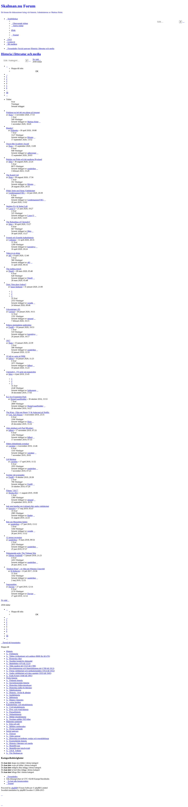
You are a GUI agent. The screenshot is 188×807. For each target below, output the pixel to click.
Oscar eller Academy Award (17, 144)
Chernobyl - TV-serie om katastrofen (21, 372)
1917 (8, 341)
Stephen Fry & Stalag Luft (16, 206)
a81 (10, 255)
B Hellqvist (15, 571)
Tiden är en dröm (13, 253)
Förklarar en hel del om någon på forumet (23, 112)
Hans (11, 115)
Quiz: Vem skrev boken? (16, 284)
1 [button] (6, 76)
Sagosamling (11, 584)
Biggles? (9, 128)
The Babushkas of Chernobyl (18, 222)
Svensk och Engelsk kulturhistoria (20, 237)
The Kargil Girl (12, 175)
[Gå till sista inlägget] (39, 122)
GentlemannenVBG (17, 193)
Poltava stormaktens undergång (18, 325)
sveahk (30, 303)
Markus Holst (32, 122)
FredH (11, 327)
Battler (30, 515)
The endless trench (13, 269)
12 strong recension (14, 537)
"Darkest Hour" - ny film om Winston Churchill (25, 569)
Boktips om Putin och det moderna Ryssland (24, 159)
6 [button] (6, 88)
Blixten (30, 137)
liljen (11, 162)
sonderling (31, 169)
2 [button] (6, 79)
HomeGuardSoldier (18, 399)
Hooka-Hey (13, 493)
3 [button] (6, 81)
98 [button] (7, 93)
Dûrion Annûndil (15, 555)
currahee (12, 446)
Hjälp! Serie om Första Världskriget (20, 191)
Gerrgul (12, 312)
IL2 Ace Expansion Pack (16, 397)
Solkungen (31, 390)
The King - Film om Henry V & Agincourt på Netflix (27, 412)
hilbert (11, 358)
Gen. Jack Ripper (16, 415)
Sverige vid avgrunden (15, 475)
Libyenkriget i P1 (13, 309)
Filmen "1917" (12, 491)
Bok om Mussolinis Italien (16, 522)
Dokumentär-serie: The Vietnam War (21, 553)
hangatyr (12, 508)
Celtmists (12, 240)
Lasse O (12, 209)
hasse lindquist (16, 287)
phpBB (14, 788)
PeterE (11, 271)
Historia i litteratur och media (21, 54)
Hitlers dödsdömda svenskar (17, 444)
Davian (11, 587)
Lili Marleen (11, 459)
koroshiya (31, 247)
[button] (7, 66)
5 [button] (6, 86)
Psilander (14, 130)
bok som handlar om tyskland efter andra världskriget (27, 506)
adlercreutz (31, 153)
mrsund (30, 318)
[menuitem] (19, 23)
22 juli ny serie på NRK (15, 356)
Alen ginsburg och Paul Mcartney (19, 428)
